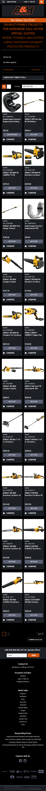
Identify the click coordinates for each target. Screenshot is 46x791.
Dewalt (5, 114)
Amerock (23, 705)
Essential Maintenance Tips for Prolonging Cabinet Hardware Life (23, 746)
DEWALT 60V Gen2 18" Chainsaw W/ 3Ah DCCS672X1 (33, 388)
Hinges (23, 710)
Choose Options (12, 134)
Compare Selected (35, 640)
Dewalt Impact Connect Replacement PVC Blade (33, 228)
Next (39, 634)
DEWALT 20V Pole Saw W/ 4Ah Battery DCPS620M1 (33, 121)
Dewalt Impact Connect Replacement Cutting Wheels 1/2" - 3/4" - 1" (11, 121)
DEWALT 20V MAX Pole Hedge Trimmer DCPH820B (11, 228)
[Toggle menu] (3, 3)
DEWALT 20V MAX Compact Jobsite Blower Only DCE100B (11, 281)
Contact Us (23, 722)
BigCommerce (15, 789)
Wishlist (23, 676)
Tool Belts (23, 716)
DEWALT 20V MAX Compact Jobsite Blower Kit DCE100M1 (11, 388)
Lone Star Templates (34, 789)
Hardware (23, 696)
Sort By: (17, 86)
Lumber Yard (23, 719)
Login (25, 2)
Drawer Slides (23, 708)
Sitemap (18, 787)
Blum (23, 699)
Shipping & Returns (23, 682)
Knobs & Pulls (23, 713)
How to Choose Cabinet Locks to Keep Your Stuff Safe (23, 739)
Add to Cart (33, 134)
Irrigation (23, 694)
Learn (23, 724)
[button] (23, 70)
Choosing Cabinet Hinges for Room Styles (23, 742)
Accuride (23, 702)
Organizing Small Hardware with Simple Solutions (23, 736)
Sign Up (32, 2)
